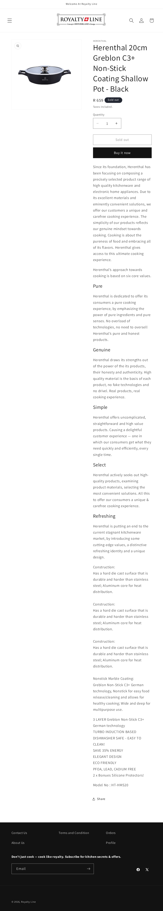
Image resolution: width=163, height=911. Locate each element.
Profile (111, 843)
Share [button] (101, 799)
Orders (111, 833)
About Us (18, 843)
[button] (10, 20)
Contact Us (19, 833)
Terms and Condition (74, 833)
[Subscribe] (88, 869)
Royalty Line (28, 901)
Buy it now (122, 152)
